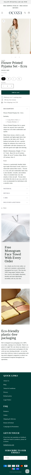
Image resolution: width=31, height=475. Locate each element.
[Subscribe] (25, 458)
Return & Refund (8, 423)
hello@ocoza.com (8, 445)
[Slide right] (19, 57)
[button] (2, 13)
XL (19, 79)
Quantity (3, 82)
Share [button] (4, 208)
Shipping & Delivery (9, 419)
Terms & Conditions (9, 388)
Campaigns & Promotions (11, 426)
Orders (5, 415)
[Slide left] (12, 57)
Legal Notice (7, 400)
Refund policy (7, 396)
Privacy (5, 392)
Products (6, 411)
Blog (4, 384)
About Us (6, 381)
